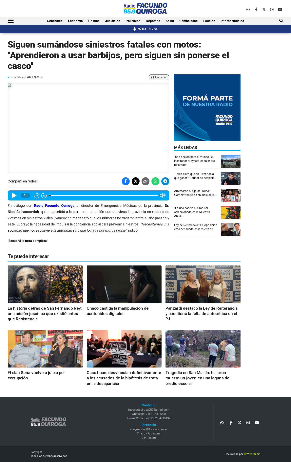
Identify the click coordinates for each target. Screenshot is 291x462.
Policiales (133, 21)
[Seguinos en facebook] (256, 9)
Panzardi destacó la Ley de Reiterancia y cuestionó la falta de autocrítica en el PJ (201, 314)
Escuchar (161, 77)
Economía (75, 21)
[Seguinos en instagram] (271, 9)
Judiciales (112, 21)
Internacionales (232, 21)
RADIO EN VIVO (147, 29)
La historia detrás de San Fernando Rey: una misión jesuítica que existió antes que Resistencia (45, 314)
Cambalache (188, 21)
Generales (55, 21)
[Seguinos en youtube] (279, 9)
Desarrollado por (242, 453)
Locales (209, 21)
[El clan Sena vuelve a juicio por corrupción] (45, 349)
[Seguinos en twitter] (264, 9)
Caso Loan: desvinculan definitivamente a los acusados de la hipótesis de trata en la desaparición (124, 378)
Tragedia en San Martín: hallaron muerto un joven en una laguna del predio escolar (197, 378)
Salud (170, 21)
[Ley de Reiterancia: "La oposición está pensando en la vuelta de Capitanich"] (231, 229)
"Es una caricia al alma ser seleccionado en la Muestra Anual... (192, 212)
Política (94, 21)
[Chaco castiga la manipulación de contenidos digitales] (124, 284)
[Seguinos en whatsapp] (248, 9)
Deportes (153, 21)
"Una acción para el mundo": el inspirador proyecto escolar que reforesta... (195, 161)
